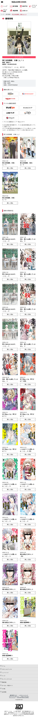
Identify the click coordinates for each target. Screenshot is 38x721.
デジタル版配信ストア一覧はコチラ (14, 121)
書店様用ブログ (13, 695)
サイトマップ (12, 697)
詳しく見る (10, 168)
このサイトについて (23, 695)
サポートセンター (25, 696)
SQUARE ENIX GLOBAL (23, 697)
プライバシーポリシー (14, 696)
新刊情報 (8, 14)
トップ (2, 14)
